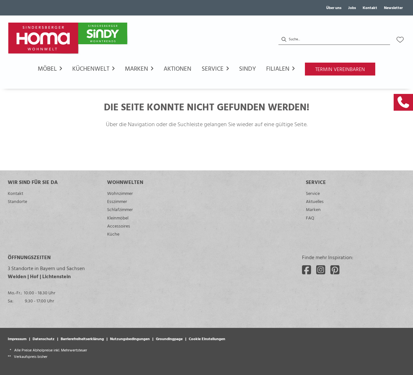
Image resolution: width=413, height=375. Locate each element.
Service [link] (313, 193)
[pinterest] (334, 270)
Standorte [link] (17, 201)
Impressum (17, 338)
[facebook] (306, 270)
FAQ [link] (310, 217)
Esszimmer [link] (117, 201)
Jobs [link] (352, 7)
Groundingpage (169, 338)
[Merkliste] (400, 40)
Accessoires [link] (118, 225)
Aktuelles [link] (315, 201)
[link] (403, 102)
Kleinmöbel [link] (117, 217)
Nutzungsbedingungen (130, 338)
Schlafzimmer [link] (120, 209)
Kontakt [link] (370, 7)
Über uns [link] (333, 7)
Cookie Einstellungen (207, 338)
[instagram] (320, 270)
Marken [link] (313, 209)
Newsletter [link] (393, 7)
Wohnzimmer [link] (120, 193)
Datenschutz (44, 338)
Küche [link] (113, 233)
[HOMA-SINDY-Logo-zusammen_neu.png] (69, 39)
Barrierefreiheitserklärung (82, 338)
